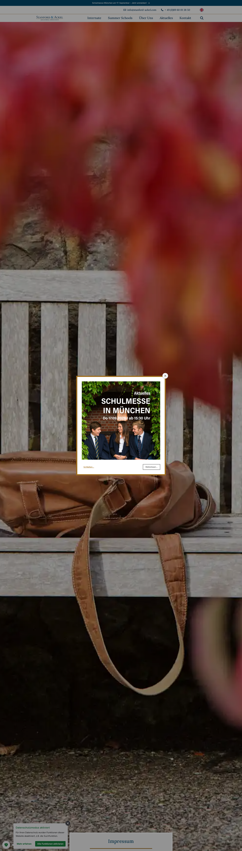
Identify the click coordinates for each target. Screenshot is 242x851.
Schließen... (88, 467)
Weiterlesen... (151, 467)
